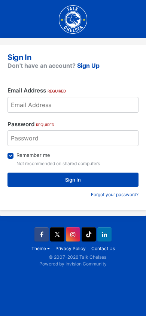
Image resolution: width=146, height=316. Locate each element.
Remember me (33, 155)
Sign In (73, 180)
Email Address (36, 90)
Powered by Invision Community (73, 264)
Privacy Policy (70, 248)
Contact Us (103, 248)
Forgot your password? (115, 194)
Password (30, 124)
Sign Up (88, 65)
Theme (39, 248)
